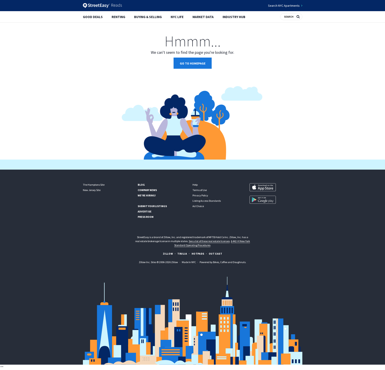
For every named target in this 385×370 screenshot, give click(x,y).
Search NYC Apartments (284, 6)
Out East (215, 253)
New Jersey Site (91, 190)
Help (195, 184)
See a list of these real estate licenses (209, 241)
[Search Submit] (298, 16)
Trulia (182, 253)
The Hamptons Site (93, 184)
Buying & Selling (148, 17)
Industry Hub (234, 17)
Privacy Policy (200, 195)
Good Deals (93, 17)
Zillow (168, 253)
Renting (118, 17)
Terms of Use (199, 190)
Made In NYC (189, 262)
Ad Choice (198, 206)
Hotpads (198, 253)
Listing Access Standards (206, 200)
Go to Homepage (192, 63)
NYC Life (177, 17)
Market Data (203, 17)
